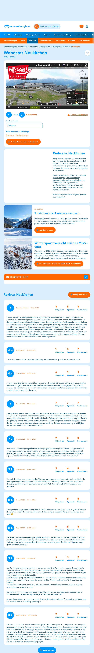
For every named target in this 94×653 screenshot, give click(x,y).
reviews (69, 180)
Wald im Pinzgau (22, 135)
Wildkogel (56, 47)
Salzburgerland (44, 47)
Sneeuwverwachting (62, 35)
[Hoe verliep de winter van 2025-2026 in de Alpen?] (18, 253)
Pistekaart (60, 40)
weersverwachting (73, 178)
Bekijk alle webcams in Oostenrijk (24, 142)
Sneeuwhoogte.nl (11, 47)
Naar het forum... (46, 230)
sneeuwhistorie (59, 180)
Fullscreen (32, 115)
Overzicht (23, 47)
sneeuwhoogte (59, 178)
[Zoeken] (50, 26)
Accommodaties (81, 35)
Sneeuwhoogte (10, 40)
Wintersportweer (33, 35)
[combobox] (50, 26)
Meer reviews (48, 650)
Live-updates (84, 40)
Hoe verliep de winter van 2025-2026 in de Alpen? (60, 263)
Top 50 (7, 35)
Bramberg (10, 135)
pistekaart (78, 180)
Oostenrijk (33, 47)
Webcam (32, 40)
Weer (23, 40)
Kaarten (47, 35)
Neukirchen (66, 47)
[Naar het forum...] (18, 220)
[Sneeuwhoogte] (17, 26)
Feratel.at (61, 197)
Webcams (18, 35)
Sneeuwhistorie (46, 40)
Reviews (71, 40)
